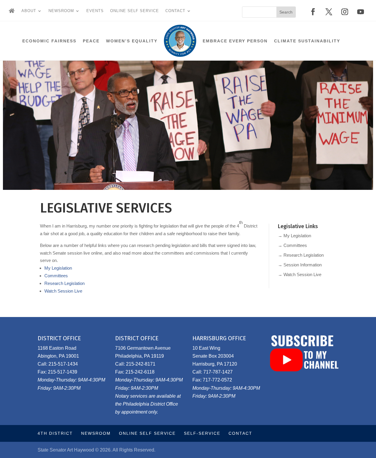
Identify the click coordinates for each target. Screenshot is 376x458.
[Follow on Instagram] (345, 12)
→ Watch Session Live (299, 274)
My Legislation (58, 268)
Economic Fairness (49, 41)
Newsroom (61, 11)
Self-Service (202, 433)
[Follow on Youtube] (360, 12)
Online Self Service (134, 11)
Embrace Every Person (235, 41)
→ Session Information (300, 264)
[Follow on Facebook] (313, 12)
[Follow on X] (329, 12)
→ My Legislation (294, 235)
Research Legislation (64, 283)
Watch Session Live (63, 290)
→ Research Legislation (301, 255)
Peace (91, 41)
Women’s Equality (131, 41)
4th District (55, 433)
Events (95, 11)
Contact (175, 11)
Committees (56, 275)
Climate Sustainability (307, 41)
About (28, 11)
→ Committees (292, 245)
